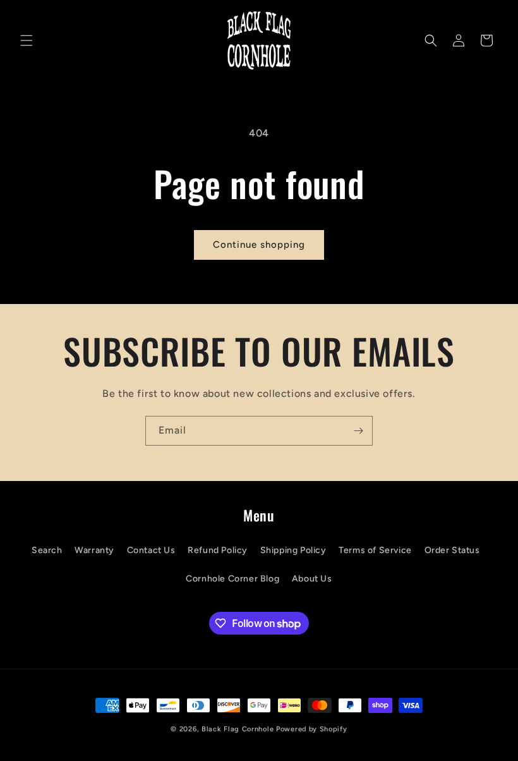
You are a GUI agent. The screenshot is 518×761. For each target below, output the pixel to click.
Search (47, 550)
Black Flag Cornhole (238, 729)
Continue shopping (259, 244)
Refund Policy (218, 550)
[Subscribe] (358, 431)
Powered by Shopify (311, 729)
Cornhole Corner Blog (232, 578)
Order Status (452, 550)
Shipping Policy (293, 550)
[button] (26, 40)
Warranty (94, 550)
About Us (312, 578)
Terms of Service (375, 550)
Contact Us (151, 550)
